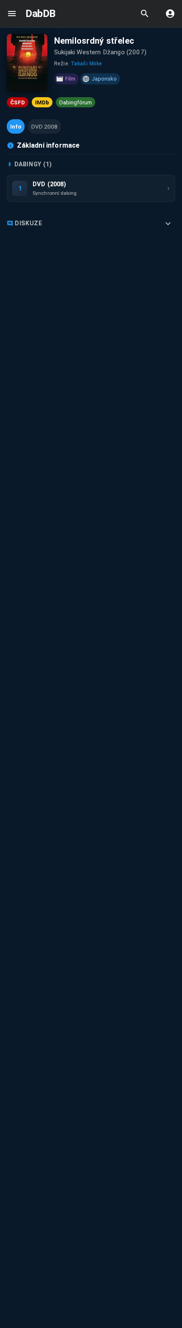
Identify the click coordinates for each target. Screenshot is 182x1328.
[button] (16, 126)
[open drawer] (12, 13)
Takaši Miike (86, 64)
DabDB (40, 14)
